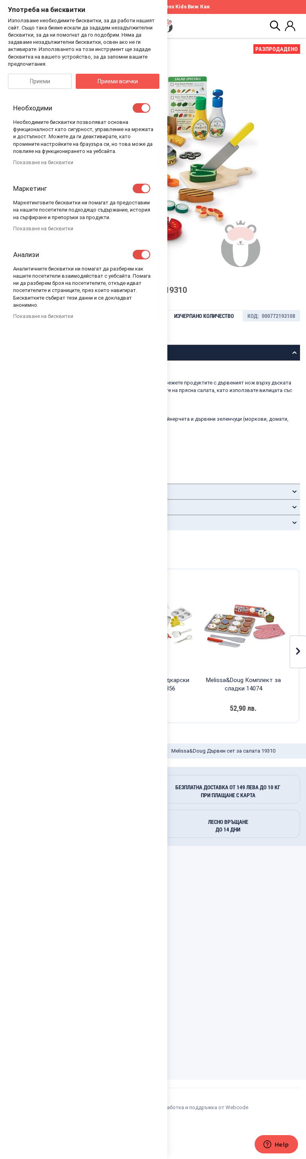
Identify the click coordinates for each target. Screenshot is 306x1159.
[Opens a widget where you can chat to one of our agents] (276, 1145)
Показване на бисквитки (43, 162)
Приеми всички (118, 81)
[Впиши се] (290, 26)
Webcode (237, 1107)
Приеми (40, 81)
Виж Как (199, 7)
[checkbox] (141, 108)
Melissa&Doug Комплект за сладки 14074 (243, 684)
